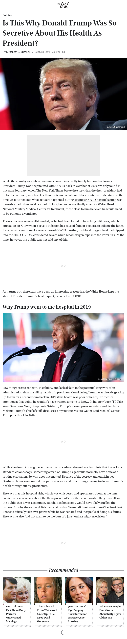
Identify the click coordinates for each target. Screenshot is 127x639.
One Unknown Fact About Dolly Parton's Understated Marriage (16, 614)
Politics (7, 15)
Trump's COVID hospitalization (95, 200)
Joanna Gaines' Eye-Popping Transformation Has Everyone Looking (77, 614)
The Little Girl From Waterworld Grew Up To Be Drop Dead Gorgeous (47, 614)
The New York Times (49, 190)
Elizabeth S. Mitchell (18, 51)
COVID (76, 296)
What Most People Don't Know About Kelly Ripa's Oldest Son (110, 612)
